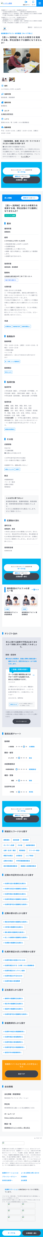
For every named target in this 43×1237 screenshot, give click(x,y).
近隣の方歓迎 (8, 861)
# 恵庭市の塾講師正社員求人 (13, 1009)
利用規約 (24, 1177)
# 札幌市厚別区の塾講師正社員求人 (16, 899)
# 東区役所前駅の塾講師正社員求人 (16, 922)
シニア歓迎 (29, 856)
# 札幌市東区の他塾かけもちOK (14, 960)
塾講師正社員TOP (22, 10)
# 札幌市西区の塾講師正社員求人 (15, 894)
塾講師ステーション (11, 1189)
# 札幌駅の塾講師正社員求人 (13, 943)
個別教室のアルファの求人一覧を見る (17, 1128)
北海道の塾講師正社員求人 (10, 12)
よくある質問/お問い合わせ (30, 1173)
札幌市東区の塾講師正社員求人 (28, 12)
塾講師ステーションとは (10, 1173)
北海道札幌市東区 (7, 114)
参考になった (13, 704)
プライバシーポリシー (9, 1177)
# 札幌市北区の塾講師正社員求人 (15, 883)
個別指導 (16, 840)
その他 (20, 845)
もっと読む (25, 156)
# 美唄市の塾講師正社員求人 (13, 998)
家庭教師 (26, 840)
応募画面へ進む (21, 178)
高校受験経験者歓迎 (10, 866)
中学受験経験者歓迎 (23, 861)
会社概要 (24, 1180)
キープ (33, 5)
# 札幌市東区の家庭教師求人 (13, 1037)
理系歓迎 (22, 850)
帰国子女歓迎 (8, 856)
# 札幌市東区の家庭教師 (12, 981)
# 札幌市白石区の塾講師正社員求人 (16, 889)
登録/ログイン (26, 5)
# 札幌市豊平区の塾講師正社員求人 (16, 904)
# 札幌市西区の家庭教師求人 (13, 1042)
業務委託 (7, 840)
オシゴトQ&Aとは (21, 721)
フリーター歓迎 (34, 850)
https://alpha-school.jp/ (13, 1118)
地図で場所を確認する (10, 280)
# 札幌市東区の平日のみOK (13, 976)
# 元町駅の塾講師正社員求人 (13, 927)
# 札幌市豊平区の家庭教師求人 (14, 1047)
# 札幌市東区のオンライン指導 (14, 971)
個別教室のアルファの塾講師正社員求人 (14, 19)
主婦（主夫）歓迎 (10, 850)
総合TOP (21, 1074)
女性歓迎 (19, 856)
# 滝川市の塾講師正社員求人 (13, 1004)
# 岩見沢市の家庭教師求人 (13, 1052)
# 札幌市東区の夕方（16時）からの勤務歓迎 (19, 965)
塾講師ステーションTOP (8, 10)
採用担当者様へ (7, 1180)
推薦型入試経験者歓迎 (28, 866)
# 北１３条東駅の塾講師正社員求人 (16, 937)
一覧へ (35, 589)
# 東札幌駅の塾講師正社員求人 (14, 932)
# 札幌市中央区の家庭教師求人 (14, 1031)
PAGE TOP (39, 1138)
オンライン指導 (9, 845)
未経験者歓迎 (30, 845)
